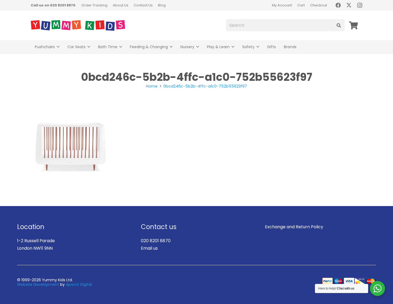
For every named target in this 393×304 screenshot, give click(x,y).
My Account (282, 5)
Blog (162, 5)
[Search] (339, 26)
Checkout (318, 5)
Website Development (38, 284)
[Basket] (353, 25)
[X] (349, 5)
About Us (120, 5)
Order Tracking (94, 5)
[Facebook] (338, 5)
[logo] (78, 25)
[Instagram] (359, 5)
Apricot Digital (79, 284)
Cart (301, 5)
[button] (58, 47)
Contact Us (143, 5)
